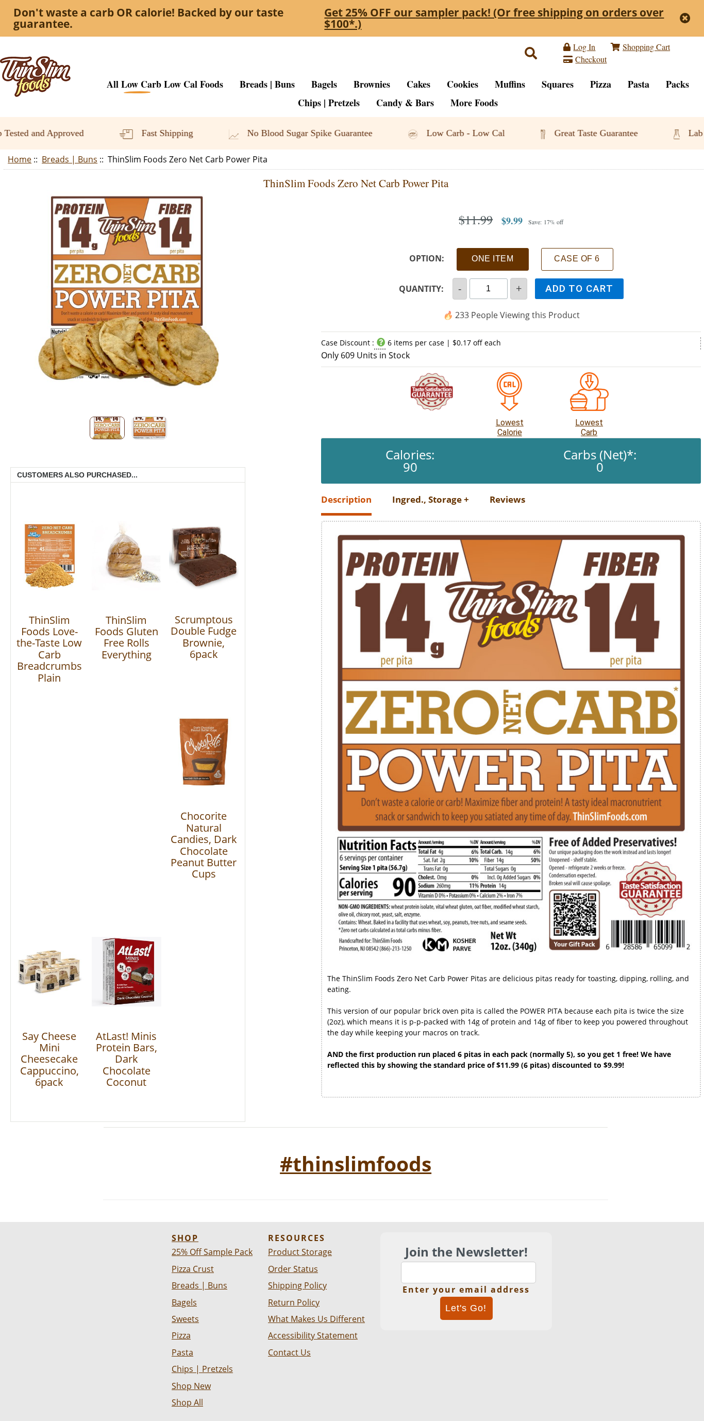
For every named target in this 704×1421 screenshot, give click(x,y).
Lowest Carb (589, 422)
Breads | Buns (69, 159)
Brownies (372, 84)
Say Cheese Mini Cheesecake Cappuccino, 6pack (49, 1059)
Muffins (510, 84)
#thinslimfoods (355, 1163)
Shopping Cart (646, 46)
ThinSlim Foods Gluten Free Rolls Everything (126, 637)
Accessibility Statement (313, 1335)
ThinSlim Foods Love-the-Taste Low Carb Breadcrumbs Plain (49, 648)
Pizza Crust (193, 1269)
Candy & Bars (405, 102)
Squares (558, 84)
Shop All (187, 1402)
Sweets (185, 1319)
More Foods (474, 102)
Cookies (462, 84)
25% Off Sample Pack (212, 1252)
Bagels (324, 84)
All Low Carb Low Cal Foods (165, 84)
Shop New (191, 1386)
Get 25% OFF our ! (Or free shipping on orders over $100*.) (494, 18)
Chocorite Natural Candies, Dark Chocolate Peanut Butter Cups (204, 844)
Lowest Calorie (510, 422)
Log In (584, 46)
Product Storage (300, 1252)
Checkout (591, 59)
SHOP (185, 1238)
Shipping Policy (297, 1285)
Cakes (418, 84)
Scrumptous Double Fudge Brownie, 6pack (204, 637)
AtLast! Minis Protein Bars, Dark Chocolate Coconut (126, 1059)
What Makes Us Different (316, 1319)
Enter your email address (466, 1289)
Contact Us (289, 1352)
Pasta (638, 84)
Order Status (293, 1269)
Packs (677, 84)
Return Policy (294, 1302)
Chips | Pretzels (329, 102)
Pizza (600, 84)
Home (19, 159)
